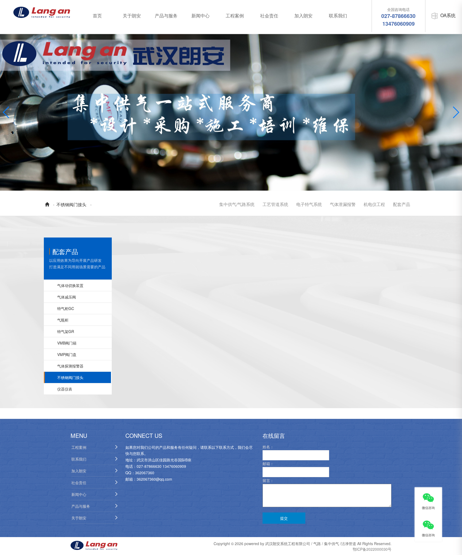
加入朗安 (303, 15)
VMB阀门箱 (66, 343)
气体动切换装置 (70, 285)
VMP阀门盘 (66, 354)
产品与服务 (166, 15)
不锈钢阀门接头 (71, 204)
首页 (97, 15)
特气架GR (65, 331)
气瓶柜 (62, 320)
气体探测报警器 (70, 366)
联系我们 (338, 15)
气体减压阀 (66, 297)
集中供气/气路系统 (237, 204)
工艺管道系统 (275, 204)
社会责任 (269, 15)
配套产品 (401, 204)
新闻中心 (200, 15)
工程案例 (235, 15)
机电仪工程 (374, 204)
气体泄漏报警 (343, 204)
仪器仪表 (64, 389)
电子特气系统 (309, 204)
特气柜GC (65, 308)
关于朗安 (132, 15)
